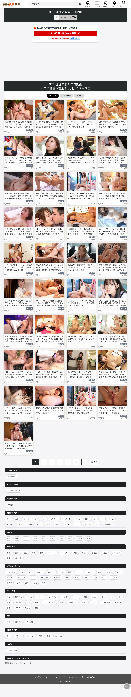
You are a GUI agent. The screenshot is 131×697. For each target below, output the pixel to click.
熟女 (25, 519)
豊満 (8, 558)
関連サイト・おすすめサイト (18, 663)
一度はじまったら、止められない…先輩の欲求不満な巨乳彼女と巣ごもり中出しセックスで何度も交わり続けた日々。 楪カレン (81, 232)
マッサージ (44, 577)
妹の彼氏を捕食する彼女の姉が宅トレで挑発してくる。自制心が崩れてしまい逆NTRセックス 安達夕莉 (49, 339)
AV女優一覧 (11, 476)
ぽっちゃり (116, 552)
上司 (61, 538)
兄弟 (88, 538)
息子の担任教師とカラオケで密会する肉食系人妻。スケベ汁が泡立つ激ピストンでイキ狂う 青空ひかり (18, 339)
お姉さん (10, 524)
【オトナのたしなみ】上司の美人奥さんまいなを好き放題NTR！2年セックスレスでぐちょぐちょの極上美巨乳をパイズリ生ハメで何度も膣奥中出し (18, 410)
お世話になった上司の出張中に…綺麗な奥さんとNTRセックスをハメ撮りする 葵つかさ (81, 124)
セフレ (26, 538)
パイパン (51, 552)
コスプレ (18, 622)
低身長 (94, 552)
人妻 (17, 519)
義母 (17, 538)
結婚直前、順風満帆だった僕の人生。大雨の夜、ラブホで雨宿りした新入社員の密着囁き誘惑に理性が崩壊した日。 (18, 196)
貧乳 (17, 552)
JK (44, 519)
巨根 (40, 636)
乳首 (33, 552)
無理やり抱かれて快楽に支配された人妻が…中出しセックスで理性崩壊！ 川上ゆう (49, 410)
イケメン (18, 636)
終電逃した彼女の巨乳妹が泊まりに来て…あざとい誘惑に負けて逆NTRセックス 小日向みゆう (18, 446)
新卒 (98, 524)
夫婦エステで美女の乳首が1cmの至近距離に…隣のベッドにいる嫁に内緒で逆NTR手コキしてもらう (49, 374)
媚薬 (85, 597)
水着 (8, 622)
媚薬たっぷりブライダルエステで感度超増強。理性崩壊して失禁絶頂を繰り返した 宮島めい (18, 374)
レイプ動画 (11, 572)
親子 (43, 538)
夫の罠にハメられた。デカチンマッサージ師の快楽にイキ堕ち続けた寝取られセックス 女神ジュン (112, 196)
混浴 (103, 577)
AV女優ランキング (41, 677)
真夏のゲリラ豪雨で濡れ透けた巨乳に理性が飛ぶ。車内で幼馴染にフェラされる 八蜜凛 (81, 267)
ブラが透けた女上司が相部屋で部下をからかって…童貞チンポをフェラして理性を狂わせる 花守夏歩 (18, 303)
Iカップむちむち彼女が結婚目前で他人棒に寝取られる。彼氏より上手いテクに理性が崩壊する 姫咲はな (49, 303)
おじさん (58, 636)
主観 (37, 607)
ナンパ (79, 572)
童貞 (48, 636)
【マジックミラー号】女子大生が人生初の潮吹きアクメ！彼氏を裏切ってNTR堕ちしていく (81, 303)
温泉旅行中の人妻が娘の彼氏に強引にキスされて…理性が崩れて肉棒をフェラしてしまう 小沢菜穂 (18, 124)
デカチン (30, 636)
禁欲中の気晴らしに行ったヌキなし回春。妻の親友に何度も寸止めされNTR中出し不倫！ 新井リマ (112, 267)
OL (103, 519)
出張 (35, 583)
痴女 (8, 597)
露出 (87, 577)
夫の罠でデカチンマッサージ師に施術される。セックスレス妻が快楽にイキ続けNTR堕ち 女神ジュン (49, 267)
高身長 (104, 552)
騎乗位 (84, 602)
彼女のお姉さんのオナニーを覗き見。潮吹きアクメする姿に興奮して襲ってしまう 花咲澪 (49, 196)
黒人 (8, 636)
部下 (70, 538)
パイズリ (118, 602)
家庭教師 (88, 524)
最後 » (94, 461)
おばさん (35, 519)
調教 (28, 602)
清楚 (87, 519)
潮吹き (94, 597)
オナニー (40, 597)
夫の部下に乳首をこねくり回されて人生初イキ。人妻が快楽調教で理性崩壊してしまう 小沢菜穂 (81, 374)
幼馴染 (79, 538)
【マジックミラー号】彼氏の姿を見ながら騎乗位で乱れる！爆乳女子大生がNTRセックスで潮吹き (81, 196)
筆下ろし (18, 597)
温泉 (95, 577)
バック (94, 602)
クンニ (17, 607)
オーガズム (72, 602)
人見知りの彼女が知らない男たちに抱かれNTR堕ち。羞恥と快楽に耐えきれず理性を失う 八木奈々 (112, 160)
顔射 (8, 602)
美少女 (77, 519)
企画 (61, 572)
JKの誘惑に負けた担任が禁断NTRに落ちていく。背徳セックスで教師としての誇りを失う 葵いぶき (49, 124)
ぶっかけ (18, 602)
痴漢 (99, 572)
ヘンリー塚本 (12, 650)
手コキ (104, 597)
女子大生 (53, 519)
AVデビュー (21, 577)
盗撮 (108, 572)
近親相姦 (89, 572)
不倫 (22, 572)
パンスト (30, 622)
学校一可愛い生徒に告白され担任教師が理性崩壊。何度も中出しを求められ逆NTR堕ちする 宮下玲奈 (112, 303)
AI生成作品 (66, 519)
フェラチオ (52, 597)
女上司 (52, 538)
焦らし (27, 607)
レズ (18, 583)
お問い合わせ (91, 677)
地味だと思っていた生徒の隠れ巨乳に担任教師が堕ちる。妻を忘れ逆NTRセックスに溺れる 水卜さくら (112, 232)
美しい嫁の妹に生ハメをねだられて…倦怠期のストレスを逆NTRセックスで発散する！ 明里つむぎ (49, 160)
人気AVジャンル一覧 (76, 677)
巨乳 (8, 552)
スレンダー (64, 552)
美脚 (75, 552)
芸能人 (39, 524)
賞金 (70, 572)
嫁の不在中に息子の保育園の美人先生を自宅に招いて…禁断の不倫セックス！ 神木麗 (112, 124)
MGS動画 (10, 505)
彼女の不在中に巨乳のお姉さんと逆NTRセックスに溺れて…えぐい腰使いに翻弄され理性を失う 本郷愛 (18, 232)
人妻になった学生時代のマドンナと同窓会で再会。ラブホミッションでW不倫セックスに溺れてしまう (81, 160)
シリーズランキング (58, 677)
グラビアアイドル (25, 524)
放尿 (37, 602)
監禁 (27, 583)
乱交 (120, 597)
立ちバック (106, 602)
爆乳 (25, 552)
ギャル (111, 519)
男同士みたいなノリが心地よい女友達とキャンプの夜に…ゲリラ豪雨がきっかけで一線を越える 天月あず (18, 160)
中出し (29, 597)
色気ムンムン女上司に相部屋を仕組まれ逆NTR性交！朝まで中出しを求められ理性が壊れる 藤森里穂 (112, 374)
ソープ (67, 577)
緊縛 (61, 602)
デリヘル (57, 577)
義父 (8, 538)
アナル (75, 597)
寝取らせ (51, 572)
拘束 (43, 583)
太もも (84, 552)
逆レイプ (118, 572)
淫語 (8, 607)
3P (113, 597)
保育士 (57, 524)
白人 (48, 524)
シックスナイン (49, 602)
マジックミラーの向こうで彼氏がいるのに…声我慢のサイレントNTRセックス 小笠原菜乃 (112, 410)
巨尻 (41, 552)
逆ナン (9, 577)
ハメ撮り (65, 597)
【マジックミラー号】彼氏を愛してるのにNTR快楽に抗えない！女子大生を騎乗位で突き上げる (81, 410)
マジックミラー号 (13, 490)
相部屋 (77, 577)
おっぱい (18, 558)
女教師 (67, 524)
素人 (8, 519)
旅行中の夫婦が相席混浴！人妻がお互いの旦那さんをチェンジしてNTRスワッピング (81, 338)
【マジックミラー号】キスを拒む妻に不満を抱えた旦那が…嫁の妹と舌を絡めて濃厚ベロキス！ (49, 231)
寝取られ (40, 572)
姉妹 (35, 538)
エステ (32, 577)
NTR (30, 572)
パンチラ (113, 577)
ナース (77, 524)
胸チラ (9, 583)
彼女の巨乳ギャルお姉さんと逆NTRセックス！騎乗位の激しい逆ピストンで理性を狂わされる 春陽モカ (112, 339)
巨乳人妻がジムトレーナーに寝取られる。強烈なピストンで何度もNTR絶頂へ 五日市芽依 (18, 267)
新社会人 (108, 524)
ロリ (95, 519)
